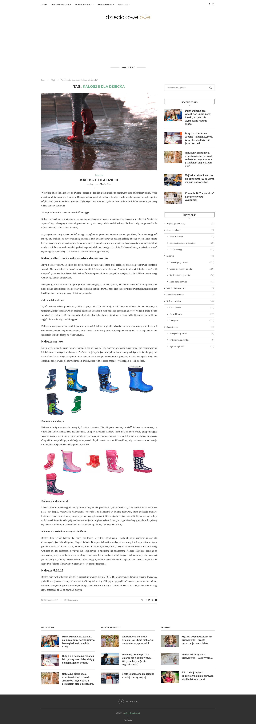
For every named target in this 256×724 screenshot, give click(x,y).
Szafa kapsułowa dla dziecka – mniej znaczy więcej (138, 675)
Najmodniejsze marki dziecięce (191, 243)
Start (44, 4)
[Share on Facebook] (146, 600)
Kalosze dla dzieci (99, 180)
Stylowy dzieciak (60, 4)
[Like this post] (142, 600)
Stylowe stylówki (191, 346)
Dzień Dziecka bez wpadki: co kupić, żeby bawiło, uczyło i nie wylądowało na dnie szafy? (198, 117)
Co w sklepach (191, 314)
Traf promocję (191, 249)
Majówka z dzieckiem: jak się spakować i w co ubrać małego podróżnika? (199, 178)
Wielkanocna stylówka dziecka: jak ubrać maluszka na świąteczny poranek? (137, 640)
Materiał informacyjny (190, 288)
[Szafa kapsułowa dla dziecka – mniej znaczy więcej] (110, 678)
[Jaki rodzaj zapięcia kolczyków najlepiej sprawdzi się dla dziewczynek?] (170, 677)
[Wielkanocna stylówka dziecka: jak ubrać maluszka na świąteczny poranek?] (110, 641)
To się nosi (99, 175)
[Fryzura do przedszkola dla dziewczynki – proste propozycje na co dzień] (170, 641)
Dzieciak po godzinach (191, 262)
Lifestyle (123, 4)
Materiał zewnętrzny (190, 295)
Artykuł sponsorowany (190, 223)
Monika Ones (105, 184)
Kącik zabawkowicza (191, 282)
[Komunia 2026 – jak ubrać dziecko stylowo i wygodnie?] (173, 198)
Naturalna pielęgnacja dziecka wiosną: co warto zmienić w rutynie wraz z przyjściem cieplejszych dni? (199, 159)
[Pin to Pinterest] (152, 600)
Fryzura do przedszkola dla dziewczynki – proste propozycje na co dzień (197, 640)
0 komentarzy (72, 600)
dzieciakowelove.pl (132, 713)
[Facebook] (209, 4)
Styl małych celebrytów (191, 340)
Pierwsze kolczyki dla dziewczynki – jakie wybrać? (197, 656)
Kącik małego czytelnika (191, 275)
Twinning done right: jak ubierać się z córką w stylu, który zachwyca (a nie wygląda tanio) (137, 659)
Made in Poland (191, 237)
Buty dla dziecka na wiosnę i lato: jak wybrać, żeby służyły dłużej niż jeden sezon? (199, 138)
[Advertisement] (128, 42)
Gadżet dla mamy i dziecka (191, 269)
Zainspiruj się (105, 4)
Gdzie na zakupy (83, 4)
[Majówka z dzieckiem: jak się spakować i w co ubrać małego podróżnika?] (173, 180)
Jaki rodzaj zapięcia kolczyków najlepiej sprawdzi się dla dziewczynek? (198, 675)
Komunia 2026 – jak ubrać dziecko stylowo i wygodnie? (199, 196)
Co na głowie (191, 307)
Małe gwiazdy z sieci (191, 333)
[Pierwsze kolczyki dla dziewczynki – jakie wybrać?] (170, 659)
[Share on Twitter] (149, 600)
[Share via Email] (156, 600)
